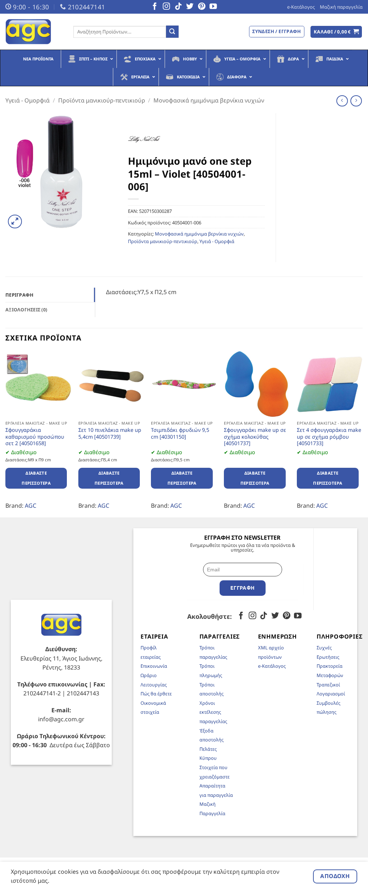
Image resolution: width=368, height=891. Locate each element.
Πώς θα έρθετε (156, 693)
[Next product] (342, 100)
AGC (30, 506)
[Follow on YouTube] (213, 7)
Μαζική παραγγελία (341, 7)
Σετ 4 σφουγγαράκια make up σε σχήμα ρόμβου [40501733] (329, 437)
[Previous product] (356, 100)
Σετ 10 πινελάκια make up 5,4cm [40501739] (109, 433)
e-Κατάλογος (301, 7)
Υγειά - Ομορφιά (27, 100)
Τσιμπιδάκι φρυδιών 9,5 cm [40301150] (180, 433)
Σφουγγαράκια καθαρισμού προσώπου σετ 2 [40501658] (34, 437)
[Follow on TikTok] (178, 7)
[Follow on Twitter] (189, 7)
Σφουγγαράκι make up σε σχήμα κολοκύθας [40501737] (255, 437)
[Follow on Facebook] (154, 7)
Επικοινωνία (154, 666)
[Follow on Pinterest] (201, 7)
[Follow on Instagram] (166, 7)
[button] (336, 32)
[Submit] (172, 32)
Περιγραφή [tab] (19, 295)
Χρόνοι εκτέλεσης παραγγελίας (213, 712)
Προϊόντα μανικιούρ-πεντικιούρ (101, 100)
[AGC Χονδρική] (34, 32)
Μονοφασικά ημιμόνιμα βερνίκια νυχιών (208, 100)
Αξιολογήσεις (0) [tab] (26, 309)
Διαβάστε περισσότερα (36, 478)
